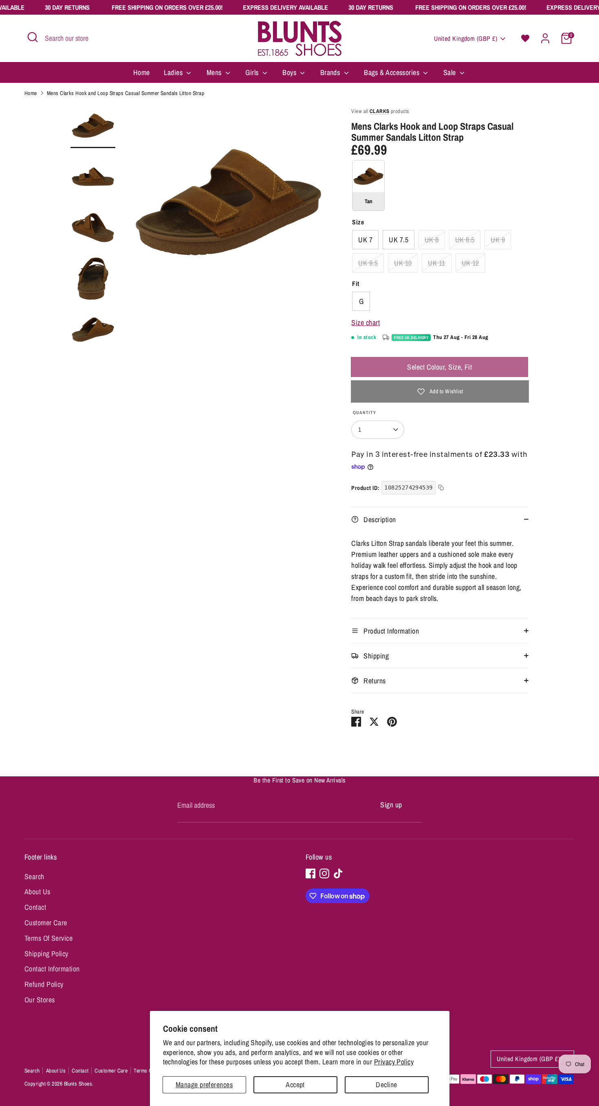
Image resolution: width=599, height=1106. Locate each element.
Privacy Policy (394, 1062)
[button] (525, 38)
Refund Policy (44, 984)
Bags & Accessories (392, 72)
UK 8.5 (465, 240)
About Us (37, 892)
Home (141, 72)
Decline (386, 1084)
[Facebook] (310, 873)
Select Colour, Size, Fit (439, 367)
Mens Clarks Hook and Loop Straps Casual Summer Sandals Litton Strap (125, 93)
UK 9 (498, 240)
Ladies (174, 72)
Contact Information (52, 969)
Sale (450, 72)
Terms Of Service (48, 938)
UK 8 (432, 240)
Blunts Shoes (78, 1083)
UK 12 (470, 263)
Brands (331, 72)
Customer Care (45, 923)
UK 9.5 (368, 263)
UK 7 (365, 240)
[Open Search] (32, 37)
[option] (228, 205)
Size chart (365, 322)
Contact (35, 907)
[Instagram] (324, 873)
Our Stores (39, 1000)
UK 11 (436, 263)
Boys (290, 72)
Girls (252, 72)
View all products (380, 111)
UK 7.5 (398, 240)
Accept (295, 1084)
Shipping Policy (46, 954)
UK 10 (403, 263)
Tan (368, 185)
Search (34, 876)
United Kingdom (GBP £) (465, 38)
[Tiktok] (338, 873)
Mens (215, 72)
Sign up (391, 805)
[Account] (545, 38)
